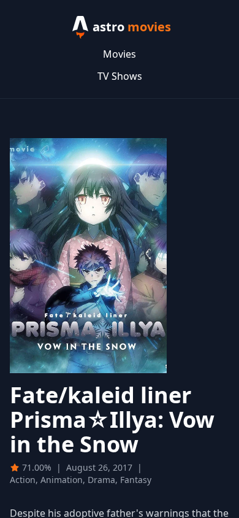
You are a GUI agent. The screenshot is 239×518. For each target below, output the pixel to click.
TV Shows (119, 76)
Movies (119, 54)
